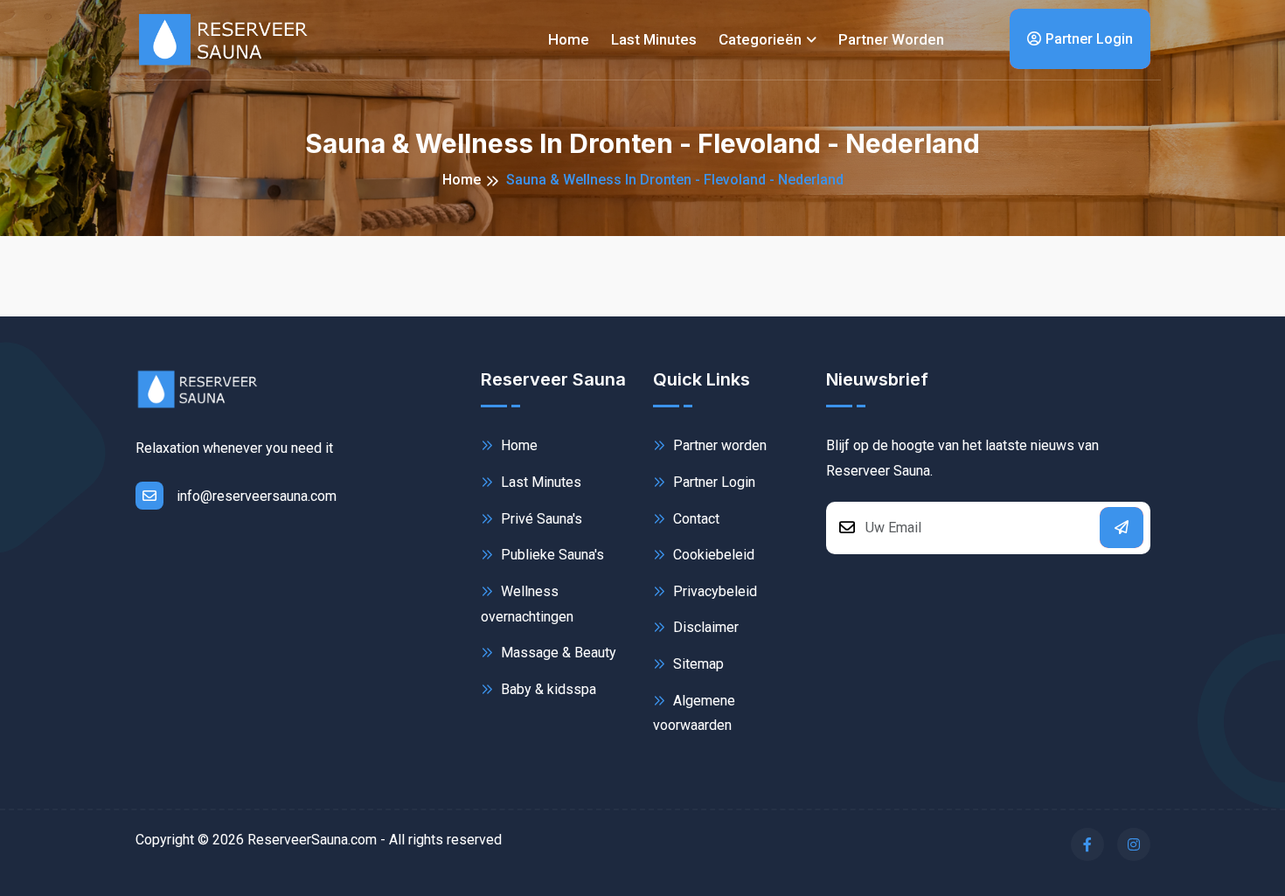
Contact (694, 519)
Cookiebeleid (712, 554)
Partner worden (891, 39)
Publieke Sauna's (550, 554)
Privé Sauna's (539, 519)
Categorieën (760, 39)
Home (568, 39)
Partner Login (1089, 39)
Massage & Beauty (556, 652)
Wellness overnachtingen (527, 604)
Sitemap (697, 664)
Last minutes (654, 39)
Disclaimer (704, 627)
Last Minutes (539, 482)
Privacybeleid (713, 591)
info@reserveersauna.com (257, 496)
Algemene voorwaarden (694, 713)
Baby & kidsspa (546, 689)
